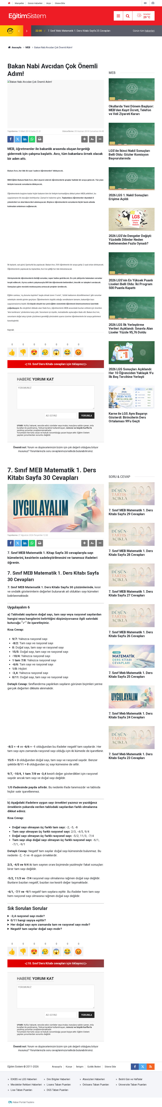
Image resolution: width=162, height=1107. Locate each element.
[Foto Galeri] (153, 3)
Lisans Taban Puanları (59, 1084)
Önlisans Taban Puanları (96, 1084)
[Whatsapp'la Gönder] (32, 139)
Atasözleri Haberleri (94, 1079)
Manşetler (19, 3)
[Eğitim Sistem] (27, 15)
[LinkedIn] (25, 139)
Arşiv (48, 3)
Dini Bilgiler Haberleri (58, 1079)
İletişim (79, 1066)
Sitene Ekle (60, 3)
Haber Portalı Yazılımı (23, 1102)
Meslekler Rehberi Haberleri (26, 1084)
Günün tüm (144, 30)
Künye (69, 1066)
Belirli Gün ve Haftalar (130, 1079)
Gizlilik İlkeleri (94, 1066)
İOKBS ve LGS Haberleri (24, 1079)
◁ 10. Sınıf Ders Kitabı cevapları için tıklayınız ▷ (56, 364)
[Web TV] (145, 3)
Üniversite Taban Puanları (132, 1084)
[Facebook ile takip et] (135, 1067)
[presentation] (19, 31)
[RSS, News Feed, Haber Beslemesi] (151, 1067)
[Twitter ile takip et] (143, 1067)
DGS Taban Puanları (57, 1089)
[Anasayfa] (9, 3)
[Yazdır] (40, 139)
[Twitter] (18, 139)
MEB (27, 47)
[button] (84, 139)
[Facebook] (10, 139)
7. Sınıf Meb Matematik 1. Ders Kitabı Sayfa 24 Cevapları (79, 30)
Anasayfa (16, 47)
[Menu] (118, 16)
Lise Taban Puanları (21, 1089)
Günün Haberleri (35, 3)
